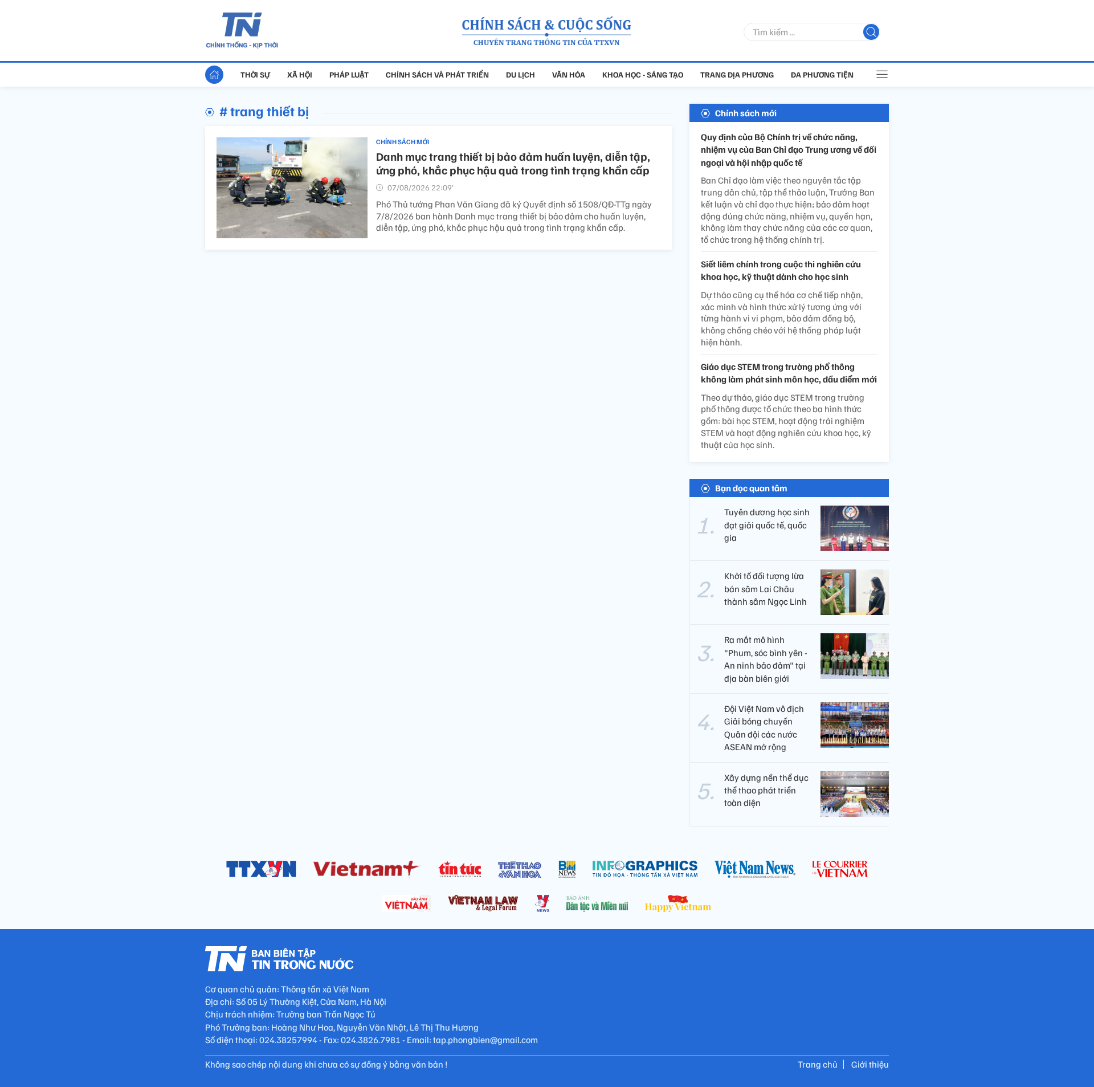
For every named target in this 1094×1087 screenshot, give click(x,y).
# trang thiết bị (264, 110)
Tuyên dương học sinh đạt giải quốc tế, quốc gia (767, 524)
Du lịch (520, 74)
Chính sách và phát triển (437, 74)
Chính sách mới (402, 141)
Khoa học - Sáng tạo (642, 74)
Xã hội (299, 74)
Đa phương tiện (822, 74)
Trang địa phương (737, 74)
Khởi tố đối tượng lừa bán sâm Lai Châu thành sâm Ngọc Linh (765, 588)
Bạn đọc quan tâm (751, 488)
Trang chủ (818, 1064)
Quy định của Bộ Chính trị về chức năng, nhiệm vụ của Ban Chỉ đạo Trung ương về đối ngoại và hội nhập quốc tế (788, 149)
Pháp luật (349, 74)
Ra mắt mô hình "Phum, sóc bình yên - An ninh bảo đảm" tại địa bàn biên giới (765, 658)
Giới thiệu (870, 1064)
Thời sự (255, 74)
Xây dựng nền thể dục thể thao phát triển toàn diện (766, 790)
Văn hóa (568, 74)
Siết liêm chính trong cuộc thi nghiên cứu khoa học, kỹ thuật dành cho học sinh (781, 270)
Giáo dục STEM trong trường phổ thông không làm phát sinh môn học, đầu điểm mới (789, 373)
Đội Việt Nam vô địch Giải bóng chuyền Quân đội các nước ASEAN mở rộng (764, 727)
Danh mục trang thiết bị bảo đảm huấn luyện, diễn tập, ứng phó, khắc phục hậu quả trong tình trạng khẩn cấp (513, 163)
